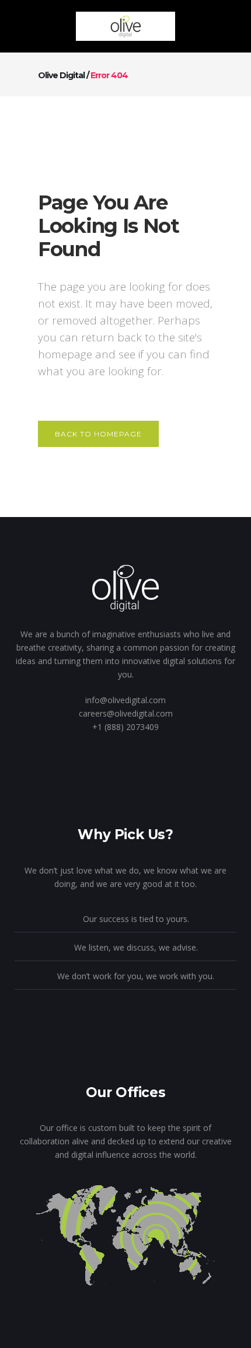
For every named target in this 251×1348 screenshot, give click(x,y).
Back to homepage (98, 433)
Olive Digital (61, 75)
